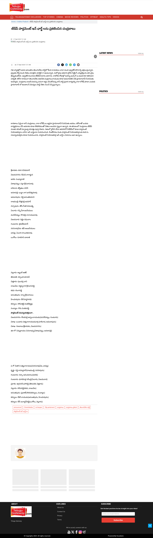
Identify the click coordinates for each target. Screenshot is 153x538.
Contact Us (61, 512)
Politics (84, 17)
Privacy (59, 516)
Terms (59, 520)
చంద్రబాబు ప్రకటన (71, 407)
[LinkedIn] (66, 64)
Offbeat (94, 17)
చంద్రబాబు (60, 407)
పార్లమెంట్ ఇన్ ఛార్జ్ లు (21, 411)
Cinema (59, 17)
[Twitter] (62, 64)
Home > (14, 22)
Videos (116, 17)
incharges (38, 407)
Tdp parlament (49, 407)
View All (141, 53)
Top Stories (49, 17)
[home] (11, 17)
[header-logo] (19, 7)
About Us (60, 507)
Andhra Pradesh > (23, 22)
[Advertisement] (22, 33)
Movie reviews (72, 17)
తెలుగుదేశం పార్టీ (85, 407)
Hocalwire (120, 536)
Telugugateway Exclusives (28, 17)
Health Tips (105, 17)
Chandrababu (28, 407)
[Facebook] (58, 64)
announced (17, 407)
